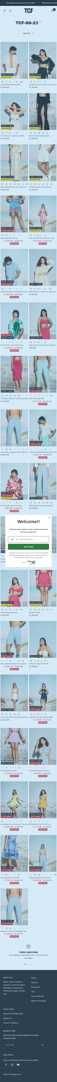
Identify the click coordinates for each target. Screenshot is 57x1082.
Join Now (28, 546)
